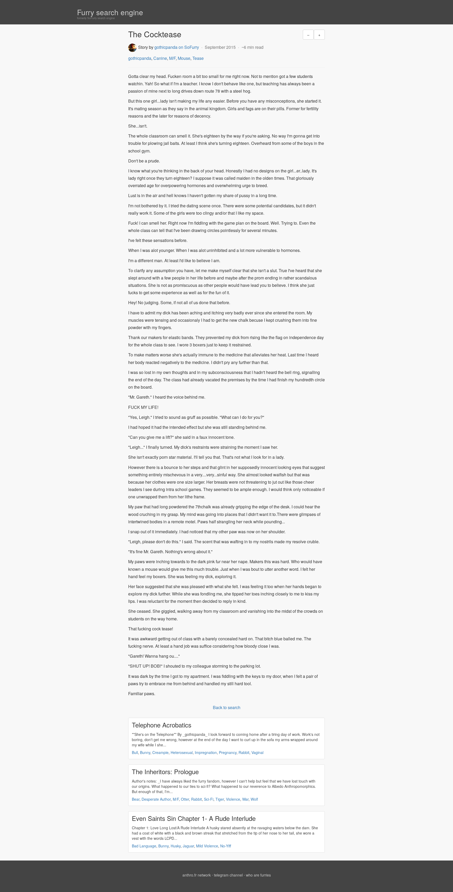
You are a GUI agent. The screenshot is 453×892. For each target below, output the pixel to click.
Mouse (184, 58)
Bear (135, 799)
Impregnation (206, 752)
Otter (185, 799)
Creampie (160, 752)
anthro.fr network (196, 875)
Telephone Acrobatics (161, 724)
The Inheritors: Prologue (165, 771)
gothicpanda (139, 58)
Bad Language (144, 845)
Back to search (226, 707)
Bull (135, 752)
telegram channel (228, 875)
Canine (160, 58)
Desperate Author (156, 799)
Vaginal (257, 752)
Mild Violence (207, 845)
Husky (176, 845)
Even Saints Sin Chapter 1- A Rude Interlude (194, 818)
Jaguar (188, 845)
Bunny (145, 752)
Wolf (254, 799)
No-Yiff (225, 845)
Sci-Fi (208, 799)
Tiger (219, 799)
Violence (233, 799)
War (245, 799)
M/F (172, 58)
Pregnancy (227, 752)
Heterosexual (182, 752)
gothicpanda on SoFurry (176, 47)
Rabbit (244, 752)
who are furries (258, 875)
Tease (198, 58)
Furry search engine (110, 12)
